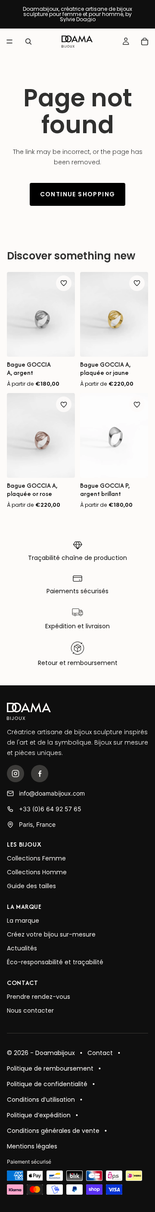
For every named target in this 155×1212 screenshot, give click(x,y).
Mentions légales (32, 1146)
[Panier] (144, 41)
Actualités (22, 948)
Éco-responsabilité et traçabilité (55, 962)
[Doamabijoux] (29, 711)
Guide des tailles (31, 886)
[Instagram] (15, 773)
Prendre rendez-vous (38, 996)
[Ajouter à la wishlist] (63, 283)
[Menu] (9, 41)
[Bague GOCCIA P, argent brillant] (114, 435)
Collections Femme (36, 858)
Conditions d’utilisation (41, 1099)
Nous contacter (30, 1010)
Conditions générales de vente (53, 1130)
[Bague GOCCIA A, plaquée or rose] (41, 435)
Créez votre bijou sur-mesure (51, 934)
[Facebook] (39, 773)
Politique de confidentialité (47, 1084)
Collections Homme (37, 872)
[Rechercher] (28, 41)
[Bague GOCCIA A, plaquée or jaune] (114, 314)
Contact (100, 1053)
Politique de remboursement (50, 1068)
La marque (23, 920)
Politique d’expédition (39, 1115)
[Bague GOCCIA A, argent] (41, 314)
